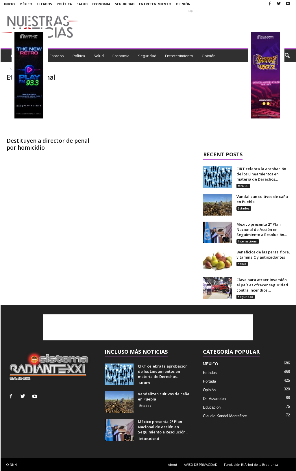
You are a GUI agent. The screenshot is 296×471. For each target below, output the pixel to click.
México (25, 4)
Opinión (183, 4)
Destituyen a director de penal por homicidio (48, 144)
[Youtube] (287, 4)
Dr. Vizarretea (214, 398)
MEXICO (243, 186)
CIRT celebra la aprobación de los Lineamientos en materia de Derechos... (261, 174)
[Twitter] (278, 4)
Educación (212, 407)
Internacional (248, 241)
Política (64, 4)
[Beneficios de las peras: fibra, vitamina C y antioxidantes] (217, 260)
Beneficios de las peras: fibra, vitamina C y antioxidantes (263, 254)
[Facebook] (270, 4)
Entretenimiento (155, 4)
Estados (44, 4)
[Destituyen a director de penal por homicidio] (50, 111)
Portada (209, 381)
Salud (82, 4)
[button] (287, 55)
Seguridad (124, 4)
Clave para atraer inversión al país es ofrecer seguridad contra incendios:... (262, 285)
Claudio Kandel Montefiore (225, 416)
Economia (101, 4)
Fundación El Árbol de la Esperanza (251, 464)
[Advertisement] (190, 27)
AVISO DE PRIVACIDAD (200, 464)
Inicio (9, 4)
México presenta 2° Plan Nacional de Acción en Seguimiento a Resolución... (261, 229)
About (172, 464)
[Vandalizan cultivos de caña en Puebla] (217, 205)
